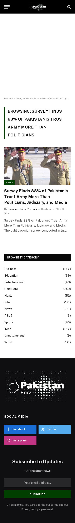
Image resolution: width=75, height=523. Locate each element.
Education (11, 275)
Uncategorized (14, 335)
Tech (7, 329)
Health (9, 295)
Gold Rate (11, 289)
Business (10, 269)
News (9, 182)
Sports (8, 322)
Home (7, 98)
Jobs (7, 302)
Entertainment (14, 282)
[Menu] (7, 6)
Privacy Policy (29, 509)
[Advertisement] (37, 55)
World (8, 342)
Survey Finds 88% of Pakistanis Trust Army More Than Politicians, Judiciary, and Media (36, 196)
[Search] (68, 6)
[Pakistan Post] (37, 7)
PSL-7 (8, 315)
